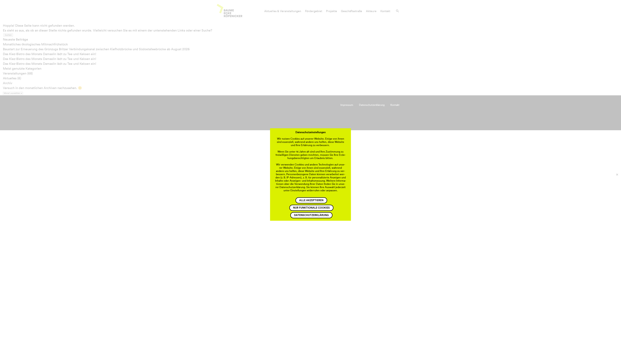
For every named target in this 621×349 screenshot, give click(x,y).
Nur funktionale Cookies (311, 207)
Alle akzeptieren (311, 200)
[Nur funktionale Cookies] (617, 174)
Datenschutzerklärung (311, 215)
